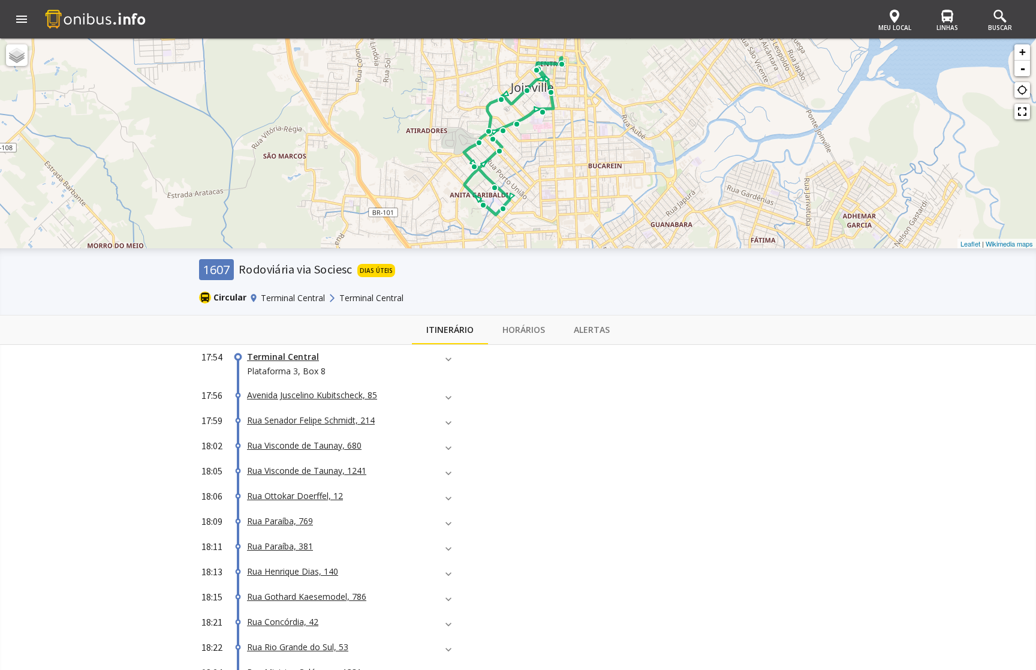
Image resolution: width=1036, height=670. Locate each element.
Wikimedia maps (1009, 243)
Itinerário (450, 329)
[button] (21, 20)
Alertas (592, 329)
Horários (523, 329)
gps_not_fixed (1022, 90)
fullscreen (1022, 111)
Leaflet (970, 243)
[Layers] (17, 55)
